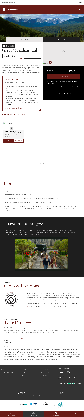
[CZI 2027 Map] (8, 124)
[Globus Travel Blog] (60, 377)
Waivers (62, 394)
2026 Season (24, 40)
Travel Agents (44, 369)
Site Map (62, 392)
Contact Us (44, 375)
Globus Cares (24, 372)
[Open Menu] (75, 414)
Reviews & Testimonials (7, 372)
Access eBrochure (45, 372)
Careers (23, 375)
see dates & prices (63, 77)
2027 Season (61, 40)
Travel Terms (21, 394)
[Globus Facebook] (69, 377)
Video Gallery (4, 369)
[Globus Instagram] (74, 377)
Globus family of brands (8, 2)
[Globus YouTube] (64, 377)
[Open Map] (47, 63)
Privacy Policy (21, 392)
